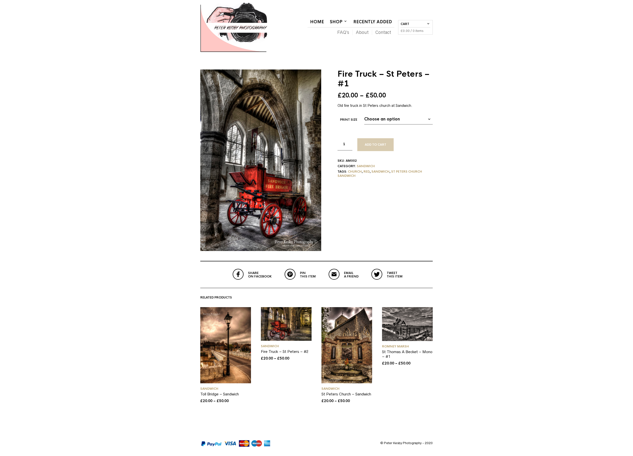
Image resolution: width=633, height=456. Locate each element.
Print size (348, 120)
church (355, 172)
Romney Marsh (395, 346)
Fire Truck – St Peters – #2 (285, 351)
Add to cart (375, 145)
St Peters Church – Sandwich (346, 394)
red (366, 172)
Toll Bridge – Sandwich (219, 394)
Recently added (372, 21)
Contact (383, 32)
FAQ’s (343, 32)
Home (317, 21)
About (362, 32)
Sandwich (366, 166)
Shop (336, 21)
